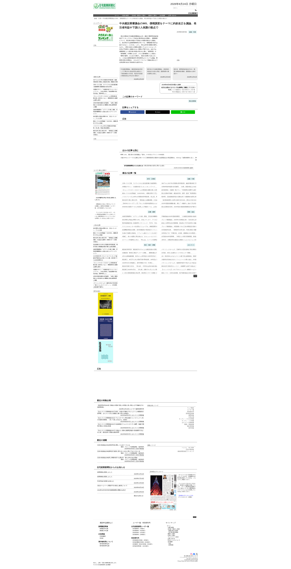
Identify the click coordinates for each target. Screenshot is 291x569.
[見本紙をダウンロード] (163, 510)
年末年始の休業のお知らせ (105, 481)
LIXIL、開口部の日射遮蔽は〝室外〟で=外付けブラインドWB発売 (144, 154)
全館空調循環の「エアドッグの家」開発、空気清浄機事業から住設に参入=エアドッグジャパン (105, 111)
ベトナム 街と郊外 (188, 447)
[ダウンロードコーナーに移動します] (102, 194)
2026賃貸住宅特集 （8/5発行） (141, 540)
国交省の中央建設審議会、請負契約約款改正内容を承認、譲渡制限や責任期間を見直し (158, 71)
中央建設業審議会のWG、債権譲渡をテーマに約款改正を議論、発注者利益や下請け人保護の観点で (135, 18)
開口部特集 (190, 426)
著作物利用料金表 (104, 543)
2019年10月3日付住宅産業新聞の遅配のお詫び (111, 490)
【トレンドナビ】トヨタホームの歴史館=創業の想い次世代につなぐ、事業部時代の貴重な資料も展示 (105, 98)
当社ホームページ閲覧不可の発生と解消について (112, 485)
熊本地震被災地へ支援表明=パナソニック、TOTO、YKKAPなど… (142, 223)
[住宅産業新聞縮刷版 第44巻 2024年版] (105, 351)
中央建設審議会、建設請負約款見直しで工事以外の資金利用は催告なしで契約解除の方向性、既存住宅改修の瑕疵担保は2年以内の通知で (131, 72)
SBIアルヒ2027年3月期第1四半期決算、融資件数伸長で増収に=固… (182, 183)
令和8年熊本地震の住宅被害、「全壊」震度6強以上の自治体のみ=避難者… (184, 186)
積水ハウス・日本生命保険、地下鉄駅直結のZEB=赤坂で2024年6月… (182, 273)
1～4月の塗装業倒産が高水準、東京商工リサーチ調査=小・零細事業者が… (145, 273)
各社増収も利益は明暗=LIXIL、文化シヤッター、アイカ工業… (141, 219)
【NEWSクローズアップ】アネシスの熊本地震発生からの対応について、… (145, 203)
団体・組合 (191, 212)
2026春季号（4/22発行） (139, 530)
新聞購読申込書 (104, 528)
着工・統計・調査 (149, 245)
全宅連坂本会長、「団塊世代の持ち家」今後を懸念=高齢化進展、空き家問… (185, 230)
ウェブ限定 (190, 408)
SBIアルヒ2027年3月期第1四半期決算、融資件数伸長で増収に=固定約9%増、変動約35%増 (105, 81)
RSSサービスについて (174, 540)
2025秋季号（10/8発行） (139, 534)
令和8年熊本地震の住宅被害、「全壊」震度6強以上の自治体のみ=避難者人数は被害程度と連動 (105, 105)
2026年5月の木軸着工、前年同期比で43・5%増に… (138, 263)
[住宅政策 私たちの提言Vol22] (105, 328)
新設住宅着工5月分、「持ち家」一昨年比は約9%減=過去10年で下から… (144, 266)
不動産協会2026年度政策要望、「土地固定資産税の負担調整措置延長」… (184, 216)
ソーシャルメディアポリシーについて (189, 557)
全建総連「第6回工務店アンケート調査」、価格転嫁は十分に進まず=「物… (145, 253)
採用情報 (170, 545)
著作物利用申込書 (104, 545)
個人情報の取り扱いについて (191, 555)
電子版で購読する (188, 92)
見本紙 (101, 538)
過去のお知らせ (138, 496)
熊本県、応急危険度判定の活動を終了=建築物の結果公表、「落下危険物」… (185, 196)
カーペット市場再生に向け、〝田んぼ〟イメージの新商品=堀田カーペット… (145, 240)
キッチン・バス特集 (188, 420)
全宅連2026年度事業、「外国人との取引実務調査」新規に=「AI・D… (182, 236)
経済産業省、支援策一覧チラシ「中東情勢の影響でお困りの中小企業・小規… (185, 190)
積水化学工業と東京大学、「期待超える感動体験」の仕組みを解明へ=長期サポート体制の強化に (105, 133)
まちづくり (191, 245)
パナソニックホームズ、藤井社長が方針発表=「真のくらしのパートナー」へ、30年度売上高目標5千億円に (105, 285)
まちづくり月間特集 (138, 415)
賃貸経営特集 (190, 413)
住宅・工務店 (151, 179)
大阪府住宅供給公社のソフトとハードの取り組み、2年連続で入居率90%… (184, 259)
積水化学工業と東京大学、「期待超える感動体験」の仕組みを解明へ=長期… (145, 200)
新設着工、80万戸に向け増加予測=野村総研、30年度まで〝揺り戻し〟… (144, 259)
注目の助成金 (140, 448)
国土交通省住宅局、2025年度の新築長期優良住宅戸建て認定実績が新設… (184, 207)
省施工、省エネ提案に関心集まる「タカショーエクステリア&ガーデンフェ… (146, 236)
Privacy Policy (181, 561)
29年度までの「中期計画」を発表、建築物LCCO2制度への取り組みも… (183, 233)
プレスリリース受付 (173, 537)
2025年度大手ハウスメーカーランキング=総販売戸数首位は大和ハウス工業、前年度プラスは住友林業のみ (105, 258)
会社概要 (162, 15)
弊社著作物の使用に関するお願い (155, 165)
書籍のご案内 (152, 15)
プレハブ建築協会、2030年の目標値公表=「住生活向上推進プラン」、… (183, 219)
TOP (195, 276)
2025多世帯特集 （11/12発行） (141, 546)
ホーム (117, 15)
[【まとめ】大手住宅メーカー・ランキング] (105, 37)
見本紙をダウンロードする (186, 495)
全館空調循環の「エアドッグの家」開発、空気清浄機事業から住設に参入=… (145, 216)
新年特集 (191, 428)
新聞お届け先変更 (173, 530)
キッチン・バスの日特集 (186, 419)
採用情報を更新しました (104, 472)
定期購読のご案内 (188, 89)
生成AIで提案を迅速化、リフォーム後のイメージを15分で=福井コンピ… (144, 233)
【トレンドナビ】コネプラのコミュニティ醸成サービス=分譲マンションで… (185, 269)
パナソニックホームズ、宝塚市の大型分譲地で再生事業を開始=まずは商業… (185, 249)
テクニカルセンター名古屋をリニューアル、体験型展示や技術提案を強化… (145, 226)
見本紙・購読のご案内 (138, 15)
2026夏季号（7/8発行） (139, 528)
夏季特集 (191, 415)
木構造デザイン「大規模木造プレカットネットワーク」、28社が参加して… (145, 186)
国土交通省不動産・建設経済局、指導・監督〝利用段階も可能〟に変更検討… (185, 193)
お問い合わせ (172, 15)
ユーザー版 (133, 409)
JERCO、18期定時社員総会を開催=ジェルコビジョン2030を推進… (182, 240)
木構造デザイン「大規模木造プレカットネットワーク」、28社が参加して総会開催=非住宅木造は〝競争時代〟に (105, 91)
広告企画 (191, 417)
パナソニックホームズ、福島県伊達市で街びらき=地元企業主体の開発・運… (185, 263)
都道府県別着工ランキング (186, 451)
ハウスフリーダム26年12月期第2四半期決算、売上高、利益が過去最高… (144, 196)
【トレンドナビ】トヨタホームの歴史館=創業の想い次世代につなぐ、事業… (145, 190)
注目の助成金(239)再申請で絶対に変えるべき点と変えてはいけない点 (118, 451)
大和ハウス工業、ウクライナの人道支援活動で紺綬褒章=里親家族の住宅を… (145, 183)
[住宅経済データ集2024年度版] (105, 304)
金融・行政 (97, 18)
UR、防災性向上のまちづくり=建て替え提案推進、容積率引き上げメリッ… (184, 256)
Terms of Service (191, 561)
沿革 (169, 543)
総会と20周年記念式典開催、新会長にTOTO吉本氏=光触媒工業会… (182, 223)
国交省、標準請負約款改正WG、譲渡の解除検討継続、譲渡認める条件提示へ (185, 71)
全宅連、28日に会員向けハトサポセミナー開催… (176, 253)
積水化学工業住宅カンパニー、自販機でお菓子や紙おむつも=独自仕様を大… (185, 266)
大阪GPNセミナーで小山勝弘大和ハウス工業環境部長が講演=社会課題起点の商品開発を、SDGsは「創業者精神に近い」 (158, 157)
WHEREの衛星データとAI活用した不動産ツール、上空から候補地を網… (144, 207)
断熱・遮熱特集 (189, 424)
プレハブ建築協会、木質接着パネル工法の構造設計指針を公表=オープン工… (185, 226)
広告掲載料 (103, 536)
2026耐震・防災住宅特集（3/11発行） (143, 544)
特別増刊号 (140, 409)
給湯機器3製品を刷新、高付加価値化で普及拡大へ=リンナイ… (141, 230)
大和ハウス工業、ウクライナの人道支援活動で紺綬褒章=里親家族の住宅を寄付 (105, 85)
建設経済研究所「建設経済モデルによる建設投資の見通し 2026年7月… (144, 249)
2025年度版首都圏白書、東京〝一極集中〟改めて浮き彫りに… (180, 203)
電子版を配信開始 (173, 532)
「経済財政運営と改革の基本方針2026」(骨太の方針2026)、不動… (182, 200)
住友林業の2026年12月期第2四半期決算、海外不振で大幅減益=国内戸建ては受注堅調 (105, 245)
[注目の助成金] (105, 28)
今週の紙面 (125, 15)
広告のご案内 (171, 535)
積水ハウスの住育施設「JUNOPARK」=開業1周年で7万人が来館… (142, 193)
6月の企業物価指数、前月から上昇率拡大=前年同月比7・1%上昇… (142, 256)
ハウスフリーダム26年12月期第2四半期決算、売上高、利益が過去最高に (104, 127)
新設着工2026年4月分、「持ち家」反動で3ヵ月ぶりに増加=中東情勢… (144, 269)
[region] (178, 46)
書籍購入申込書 (104, 530)
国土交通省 (192, 101)
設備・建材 (151, 212)
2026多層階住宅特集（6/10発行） (142, 542)
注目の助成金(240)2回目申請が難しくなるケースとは (113, 445)
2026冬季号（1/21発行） (139, 532)
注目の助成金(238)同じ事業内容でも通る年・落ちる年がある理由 (117, 457)
